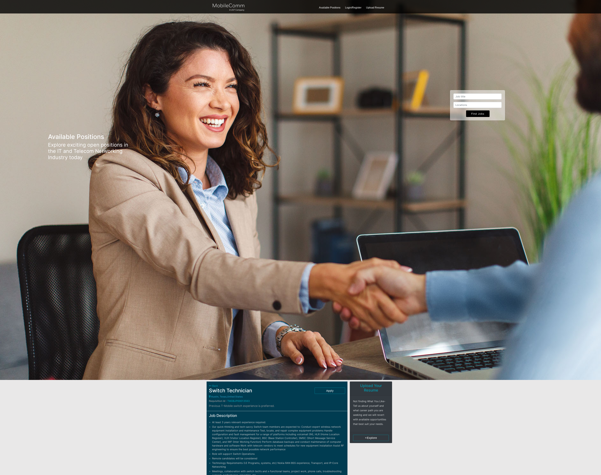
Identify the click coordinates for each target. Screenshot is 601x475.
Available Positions (329, 7)
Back (214, 385)
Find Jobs (477, 113)
